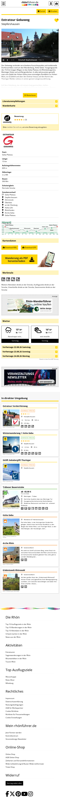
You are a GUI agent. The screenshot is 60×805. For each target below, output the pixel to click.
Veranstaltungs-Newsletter (16, 739)
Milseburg (9, 683)
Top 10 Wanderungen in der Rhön (19, 627)
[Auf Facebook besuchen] (7, 794)
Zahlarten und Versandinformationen (20, 761)
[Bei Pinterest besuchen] (18, 794)
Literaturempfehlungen (14, 101)
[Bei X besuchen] (12, 794)
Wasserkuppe (11, 677)
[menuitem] (51, 3)
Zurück (42, 11)
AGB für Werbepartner (14, 708)
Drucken (53, 11)
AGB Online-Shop (12, 757)
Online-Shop (10, 754)
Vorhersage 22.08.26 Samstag (17, 347)
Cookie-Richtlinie (12, 711)
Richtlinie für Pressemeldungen (18, 714)
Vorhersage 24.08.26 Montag (16, 356)
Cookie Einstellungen (14, 718)
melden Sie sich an (14, 127)
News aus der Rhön (13, 637)
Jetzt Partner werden (13, 733)
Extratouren (10, 652)
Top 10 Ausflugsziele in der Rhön (18, 624)
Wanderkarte (9, 105)
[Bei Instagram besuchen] (30, 794)
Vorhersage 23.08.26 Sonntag (16, 351)
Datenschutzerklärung (14, 702)
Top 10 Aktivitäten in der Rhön (17, 631)
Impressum (10, 698)
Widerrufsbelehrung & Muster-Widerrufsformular (25, 764)
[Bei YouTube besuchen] (24, 794)
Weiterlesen (31, 95)
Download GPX (30, 247)
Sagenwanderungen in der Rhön (18, 655)
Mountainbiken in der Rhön (16, 658)
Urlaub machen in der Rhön (16, 634)
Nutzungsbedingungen (14, 705)
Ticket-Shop (10, 767)
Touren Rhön (10, 662)
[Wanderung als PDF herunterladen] (30, 258)
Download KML (11, 247)
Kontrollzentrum (12, 736)
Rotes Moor (10, 680)
